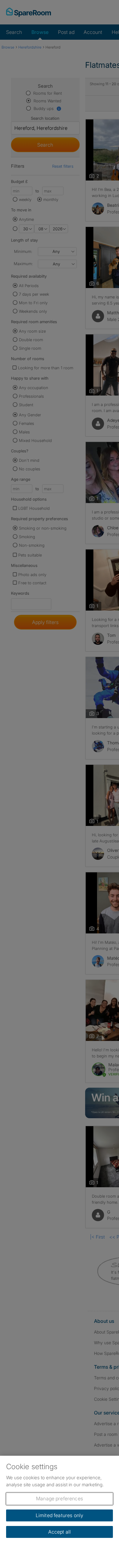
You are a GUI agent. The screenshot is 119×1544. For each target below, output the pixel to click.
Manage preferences (59, 1498)
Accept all (59, 1532)
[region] (59, 1500)
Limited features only (59, 1515)
